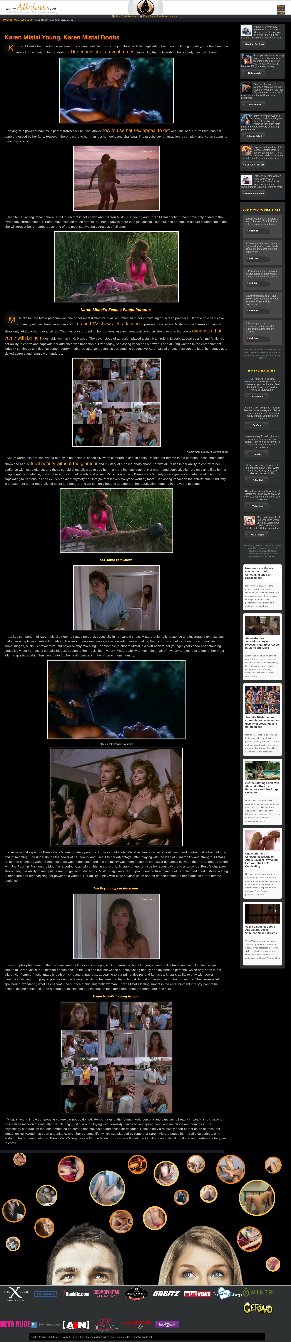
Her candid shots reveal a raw (102, 52)
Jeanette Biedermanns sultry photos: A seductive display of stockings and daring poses (262, 722)
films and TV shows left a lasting (106, 323)
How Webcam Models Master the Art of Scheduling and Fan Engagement (259, 573)
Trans (281, 13)
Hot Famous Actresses (18, 19)
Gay (280, 9)
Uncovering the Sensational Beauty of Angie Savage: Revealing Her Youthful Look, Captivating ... (261, 860)
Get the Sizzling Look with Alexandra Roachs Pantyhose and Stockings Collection (262, 788)
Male (281, 6)
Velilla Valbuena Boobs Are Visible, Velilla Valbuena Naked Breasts (261, 930)
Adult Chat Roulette (126, 16)
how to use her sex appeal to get (136, 130)
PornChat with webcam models (160, 16)
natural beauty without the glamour (62, 463)
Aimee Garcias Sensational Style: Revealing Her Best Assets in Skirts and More (262, 643)
